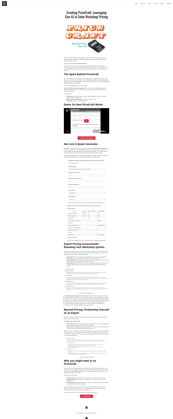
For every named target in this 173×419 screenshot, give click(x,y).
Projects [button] (149, 3)
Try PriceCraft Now (86, 396)
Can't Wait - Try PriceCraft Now (86, 138)
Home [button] (136, 3)
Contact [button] (155, 3)
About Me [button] (142, 3)
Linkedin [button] (162, 3)
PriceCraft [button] (168, 3)
